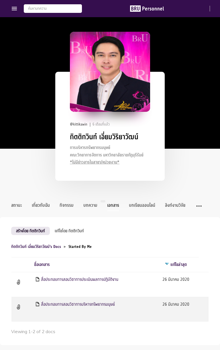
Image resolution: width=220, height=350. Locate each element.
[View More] (199, 206)
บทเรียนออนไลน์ (142, 205)
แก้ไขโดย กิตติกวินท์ (69, 231)
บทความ (90, 205)
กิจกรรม (67, 205)
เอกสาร (113, 205)
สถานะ (16, 205)
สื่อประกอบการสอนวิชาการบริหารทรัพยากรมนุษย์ (78, 304)
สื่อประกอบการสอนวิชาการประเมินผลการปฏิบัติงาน (79, 279)
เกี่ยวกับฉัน (41, 205)
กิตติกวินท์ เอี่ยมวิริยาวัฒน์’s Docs (36, 246)
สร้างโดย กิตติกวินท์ (30, 231)
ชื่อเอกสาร (42, 264)
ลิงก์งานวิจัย (175, 205)
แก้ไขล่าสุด (178, 264)
